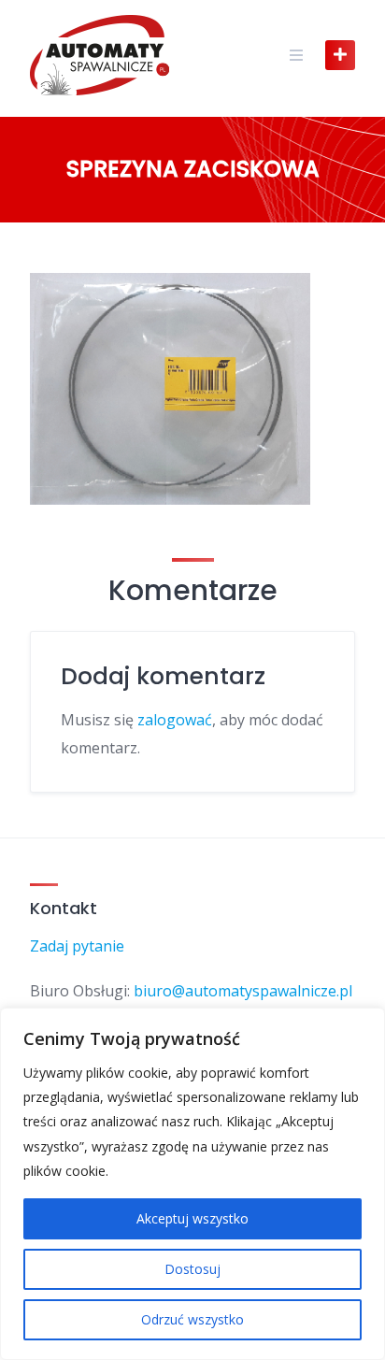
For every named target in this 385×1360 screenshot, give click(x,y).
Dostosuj (192, 1269)
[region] (192, 1184)
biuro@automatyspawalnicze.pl (243, 991)
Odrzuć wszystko (192, 1319)
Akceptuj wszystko (192, 1218)
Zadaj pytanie (77, 946)
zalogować (174, 719)
